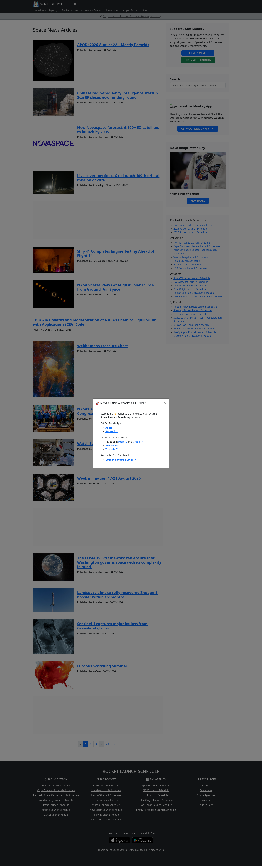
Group (137, 442)
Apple (109, 427)
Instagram (112, 445)
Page (121, 442)
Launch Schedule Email (119, 459)
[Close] (165, 403)
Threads (110, 449)
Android (110, 431)
